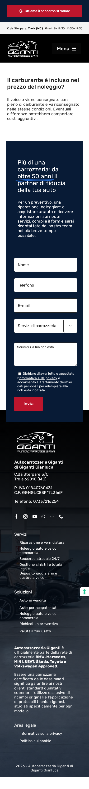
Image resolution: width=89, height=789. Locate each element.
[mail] (52, 516)
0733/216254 (46, 501)
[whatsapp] (43, 516)
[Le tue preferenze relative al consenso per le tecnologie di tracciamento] (84, 591)
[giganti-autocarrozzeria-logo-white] (22, 42)
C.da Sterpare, (25, 28)
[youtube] (35, 516)
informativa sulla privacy (38, 378)
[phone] (61, 516)
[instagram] (25, 516)
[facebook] (16, 516)
